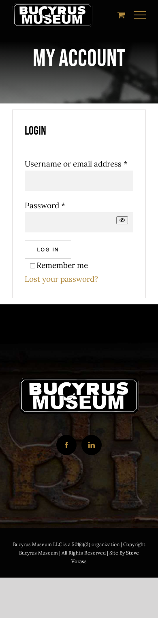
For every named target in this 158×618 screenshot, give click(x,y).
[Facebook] (66, 445)
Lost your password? (61, 279)
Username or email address (76, 164)
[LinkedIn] (91, 445)
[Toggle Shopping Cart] (121, 15)
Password (45, 205)
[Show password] (122, 220)
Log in (48, 249)
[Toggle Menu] (140, 15)
